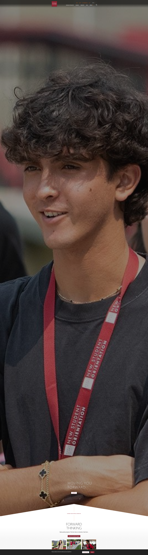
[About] (85, 7)
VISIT (79, 2)
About (87, 5)
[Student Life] (79, 7)
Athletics (91, 5)
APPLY (77, 2)
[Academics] (74, 7)
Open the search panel (96, 4)
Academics (77, 5)
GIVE (89, 2)
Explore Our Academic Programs (74, 536)
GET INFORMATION (85, 2)
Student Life (82, 5)
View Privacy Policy (85, 552)
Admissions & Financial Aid (70, 5)
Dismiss (92, 552)
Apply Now (74, 492)
